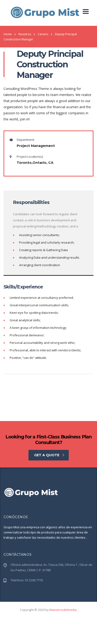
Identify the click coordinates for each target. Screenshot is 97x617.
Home (8, 34)
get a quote (46, 455)
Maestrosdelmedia (63, 610)
